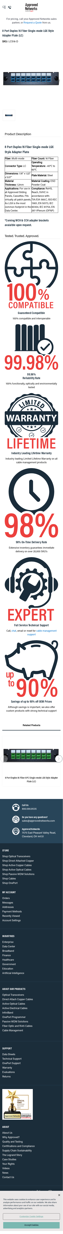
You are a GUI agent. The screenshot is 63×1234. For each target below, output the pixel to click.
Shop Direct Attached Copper (18, 861)
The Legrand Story (12, 1155)
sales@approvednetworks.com (38, 821)
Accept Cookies (31, 1225)
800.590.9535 (29, 809)
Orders (6, 898)
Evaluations (8, 1072)
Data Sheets (8, 1054)
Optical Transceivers (13, 995)
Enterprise (7, 942)
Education (7, 969)
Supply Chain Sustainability (17, 1151)
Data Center (8, 946)
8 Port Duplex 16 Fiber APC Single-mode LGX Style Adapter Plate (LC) (31, 780)
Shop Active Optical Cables (16, 870)
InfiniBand (7, 1013)
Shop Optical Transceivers (16, 856)
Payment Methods (12, 912)
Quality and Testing (12, 1142)
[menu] (7, 7)
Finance (6, 955)
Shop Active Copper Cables (17, 865)
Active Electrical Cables (14, 1008)
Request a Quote (32, 22)
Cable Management (12, 1030)
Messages (7, 903)
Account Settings (11, 920)
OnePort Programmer (14, 1017)
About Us (7, 1133)
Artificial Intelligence (13, 973)
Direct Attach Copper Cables (17, 999)
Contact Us (8, 1177)
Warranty (7, 1068)
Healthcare (8, 960)
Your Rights (8, 1164)
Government (9, 964)
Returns (6, 1077)
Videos (6, 1168)
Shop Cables (9, 879)
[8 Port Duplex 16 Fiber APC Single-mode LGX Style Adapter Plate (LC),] (31, 755)
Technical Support (12, 1059)
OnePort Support (11, 1063)
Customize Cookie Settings (31, 1217)
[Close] (59, 1195)
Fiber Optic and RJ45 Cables (17, 1026)
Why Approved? (11, 1137)
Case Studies (9, 1159)
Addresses (8, 907)
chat (14, 631)
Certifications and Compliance (18, 1146)
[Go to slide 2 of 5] (58, 758)
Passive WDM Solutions (15, 1022)
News (5, 1173)
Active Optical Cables (13, 1004)
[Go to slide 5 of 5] (4, 758)
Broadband (8, 951)
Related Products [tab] (31, 725)
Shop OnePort (10, 883)
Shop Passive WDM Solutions (18, 874)
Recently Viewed (11, 916)
